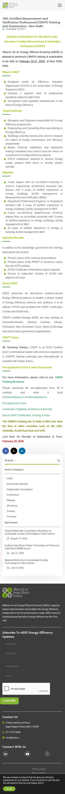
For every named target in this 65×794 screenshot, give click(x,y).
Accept (9, 789)
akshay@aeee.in (37, 397)
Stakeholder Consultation (20, 489)
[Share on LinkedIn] (22, 451)
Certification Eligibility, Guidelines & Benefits (27, 409)
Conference (13, 494)
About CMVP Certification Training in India (26, 415)
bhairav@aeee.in (14, 397)
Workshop (12, 505)
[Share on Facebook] (5, 451)
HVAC (10, 478)
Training (11, 511)
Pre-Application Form (14, 403)
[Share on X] (14, 451)
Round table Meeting (17, 483)
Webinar (11, 500)
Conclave (11, 516)
